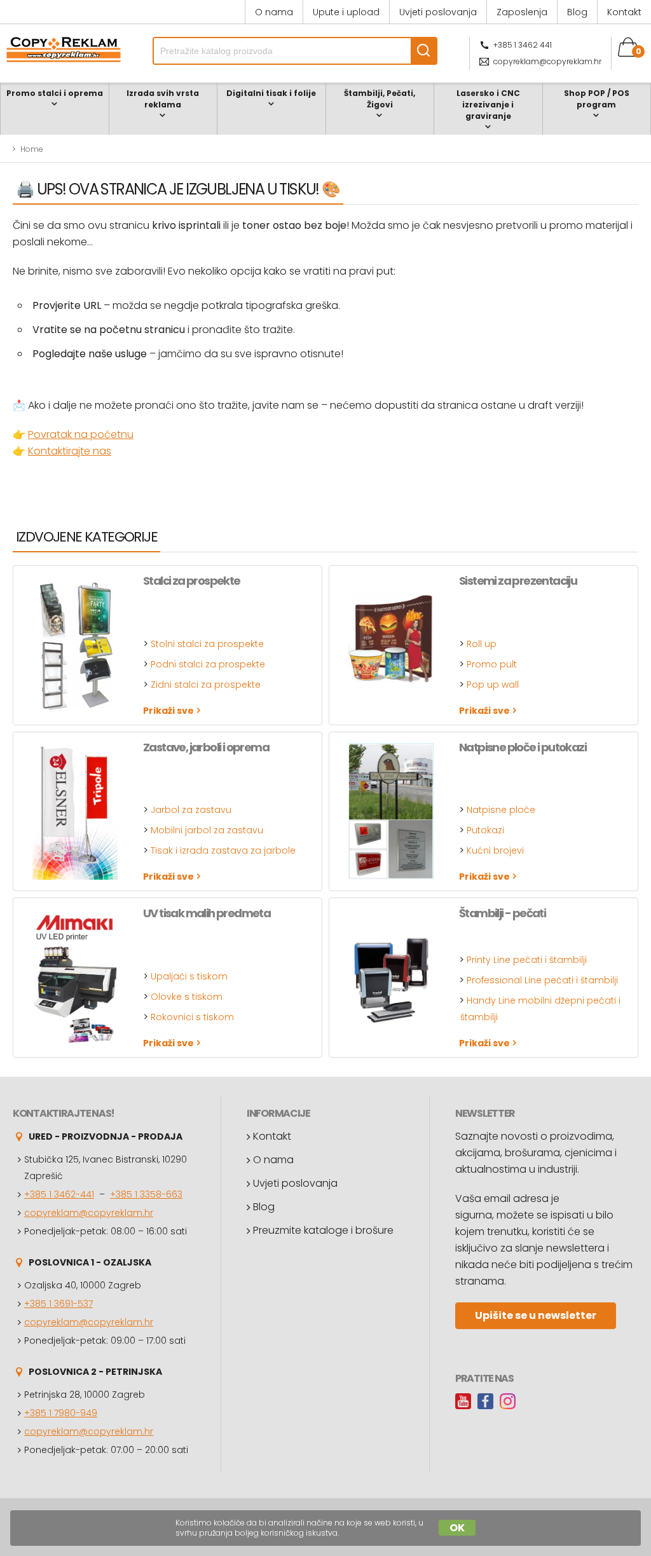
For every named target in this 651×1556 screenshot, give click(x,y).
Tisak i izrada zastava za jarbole (223, 850)
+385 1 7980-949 (60, 1413)
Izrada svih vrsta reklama (163, 99)
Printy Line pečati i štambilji (527, 959)
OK (457, 1527)
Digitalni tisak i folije (271, 93)
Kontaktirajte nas (69, 451)
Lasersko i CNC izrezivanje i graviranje (488, 104)
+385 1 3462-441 (59, 1194)
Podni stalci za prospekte (208, 664)
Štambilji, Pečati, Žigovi (379, 99)
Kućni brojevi (495, 850)
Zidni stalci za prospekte (206, 684)
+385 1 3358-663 (146, 1194)
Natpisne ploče (501, 809)
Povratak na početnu (81, 434)
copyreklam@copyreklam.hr (547, 61)
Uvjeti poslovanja (438, 12)
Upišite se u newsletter (535, 1315)
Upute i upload (346, 12)
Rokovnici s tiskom (192, 1017)
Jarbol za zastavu (191, 809)
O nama (274, 12)
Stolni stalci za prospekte (207, 644)
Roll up (482, 644)
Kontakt (624, 12)
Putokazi (485, 830)
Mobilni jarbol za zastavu (207, 830)
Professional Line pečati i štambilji (542, 980)
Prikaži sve (168, 710)
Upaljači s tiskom (189, 976)
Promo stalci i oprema (54, 93)
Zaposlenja (522, 12)
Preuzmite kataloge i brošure (323, 1230)
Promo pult (492, 664)
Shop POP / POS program (596, 99)
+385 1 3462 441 (522, 44)
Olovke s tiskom (187, 996)
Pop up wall (493, 684)
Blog (577, 12)
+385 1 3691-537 (58, 1303)
